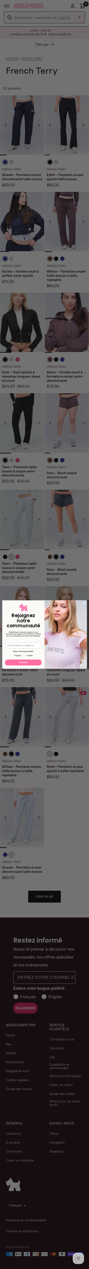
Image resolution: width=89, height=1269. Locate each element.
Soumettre (23, 662)
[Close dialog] (84, 603)
